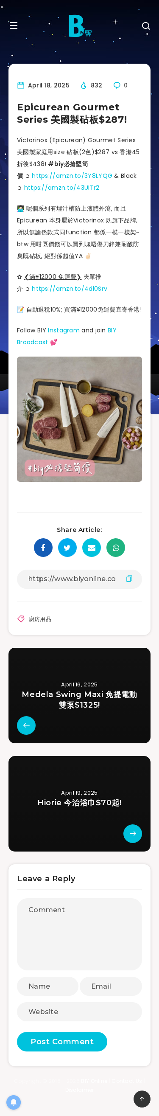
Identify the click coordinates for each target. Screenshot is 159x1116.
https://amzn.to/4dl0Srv (69, 288)
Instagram (64, 330)
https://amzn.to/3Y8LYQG (72, 175)
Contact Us (127, 1081)
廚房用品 (40, 619)
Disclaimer (79, 1090)
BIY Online (94, 1081)
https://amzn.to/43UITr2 (62, 187)
